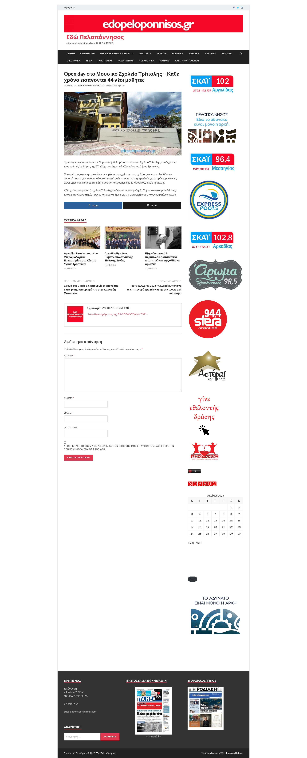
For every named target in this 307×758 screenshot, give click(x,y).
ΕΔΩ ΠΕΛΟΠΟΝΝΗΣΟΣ (92, 85)
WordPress (226, 753)
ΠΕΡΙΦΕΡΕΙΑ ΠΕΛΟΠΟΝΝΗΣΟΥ (117, 53)
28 (223, 533)
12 (207, 520)
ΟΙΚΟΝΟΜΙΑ (73, 60)
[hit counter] (202, 485)
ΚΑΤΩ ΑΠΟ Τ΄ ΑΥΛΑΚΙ (187, 60)
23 (239, 526)
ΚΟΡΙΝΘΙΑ (177, 53)
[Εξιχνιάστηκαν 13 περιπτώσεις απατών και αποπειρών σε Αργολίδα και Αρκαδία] (163, 249)
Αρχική (71, 53)
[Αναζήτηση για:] (91, 736)
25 (199, 533)
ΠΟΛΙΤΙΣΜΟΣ (105, 60)
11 (199, 520)
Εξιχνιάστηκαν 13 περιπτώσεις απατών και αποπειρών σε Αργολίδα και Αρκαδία (162, 259)
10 (191, 520)
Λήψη (192, 579)
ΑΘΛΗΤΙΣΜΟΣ (125, 60)
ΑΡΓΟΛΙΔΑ (145, 53)
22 (231, 526)
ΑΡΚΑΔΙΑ (162, 53)
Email (68, 412)
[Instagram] (242, 7)
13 (215, 520)
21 (223, 526)
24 (191, 533)
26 (207, 533)
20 (215, 526)
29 (231, 533)
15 (231, 520)
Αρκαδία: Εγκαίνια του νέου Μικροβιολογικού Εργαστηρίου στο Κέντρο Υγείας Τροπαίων (81, 259)
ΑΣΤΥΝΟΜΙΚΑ (146, 60)
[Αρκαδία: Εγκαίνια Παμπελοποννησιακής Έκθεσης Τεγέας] (123, 249)
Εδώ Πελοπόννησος (95, 37)
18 (199, 526)
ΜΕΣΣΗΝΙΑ (210, 53)
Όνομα (69, 398)
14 (223, 520)
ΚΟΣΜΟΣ (164, 60)
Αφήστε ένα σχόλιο (115, 85)
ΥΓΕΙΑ (89, 60)
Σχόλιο (69, 355)
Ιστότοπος (70, 427)
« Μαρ (191, 542)
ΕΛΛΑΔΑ (227, 53)
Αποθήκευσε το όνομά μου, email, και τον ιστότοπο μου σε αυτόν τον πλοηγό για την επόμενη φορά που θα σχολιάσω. (119, 447)
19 (207, 526)
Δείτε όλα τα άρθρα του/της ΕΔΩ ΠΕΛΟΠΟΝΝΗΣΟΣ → (117, 314)
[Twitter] (238, 7)
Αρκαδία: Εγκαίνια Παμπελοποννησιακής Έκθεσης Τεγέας (119, 257)
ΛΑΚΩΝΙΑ (194, 53)
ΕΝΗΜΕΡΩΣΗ (87, 53)
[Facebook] (233, 7)
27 (215, 533)
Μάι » (199, 542)
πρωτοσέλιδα (153, 736)
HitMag (239, 753)
